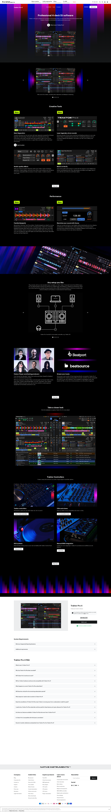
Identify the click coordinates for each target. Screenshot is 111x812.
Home (15, 5)
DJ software (19, 5)
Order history (31, 780)
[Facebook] (72, 785)
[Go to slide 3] (55, 97)
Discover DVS (18, 549)
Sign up (94, 778)
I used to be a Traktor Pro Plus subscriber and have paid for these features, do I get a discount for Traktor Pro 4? (43, 707)
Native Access (31, 786)
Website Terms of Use (13, 810)
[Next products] (87, 80)
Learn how (60, 550)
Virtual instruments (47, 780)
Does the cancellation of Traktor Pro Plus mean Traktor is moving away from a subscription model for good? (42, 701)
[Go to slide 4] (56, 97)
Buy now (55, 186)
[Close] (109, 809)
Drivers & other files (32, 798)
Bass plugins (45, 784)
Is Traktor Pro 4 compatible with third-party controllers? (29, 717)
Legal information (18, 793)
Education (16, 791)
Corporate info (17, 780)
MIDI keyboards (46, 782)
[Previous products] (23, 80)
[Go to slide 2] (54, 97)
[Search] (100, 2)
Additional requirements (22, 649)
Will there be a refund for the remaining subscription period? (30, 691)
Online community (32, 791)
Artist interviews (60, 781)
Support (15, 784)
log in (85, 613)
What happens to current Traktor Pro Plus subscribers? (29, 686)
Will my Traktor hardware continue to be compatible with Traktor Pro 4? (33, 680)
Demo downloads (32, 795)
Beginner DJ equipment (62, 788)
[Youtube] (76, 785)
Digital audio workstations (62, 793)
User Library (30, 793)
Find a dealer (31, 784)
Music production (61, 786)
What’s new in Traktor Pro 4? (23, 665)
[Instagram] (74, 785)
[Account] (105, 2)
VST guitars (45, 789)
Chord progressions (61, 799)
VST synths (45, 786)
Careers (15, 786)
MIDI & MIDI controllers (62, 790)
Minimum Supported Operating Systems (26, 644)
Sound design (60, 795)
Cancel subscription (32, 789)
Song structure (60, 797)
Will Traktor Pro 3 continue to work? (24, 675)
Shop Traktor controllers (21, 513)
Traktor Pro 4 (18, 7)
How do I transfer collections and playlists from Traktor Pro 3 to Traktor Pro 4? (35, 722)
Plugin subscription (47, 793)
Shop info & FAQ (31, 782)
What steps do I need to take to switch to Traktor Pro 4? (29, 696)
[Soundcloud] (78, 785)
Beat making (59, 784)
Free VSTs (45, 777)
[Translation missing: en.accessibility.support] (102, 2)
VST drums (45, 791)
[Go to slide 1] (52, 97)
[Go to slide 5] (58, 97)
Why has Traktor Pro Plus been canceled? (26, 670)
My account (30, 777)
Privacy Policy (21, 810)
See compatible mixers (63, 513)
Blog (15, 777)
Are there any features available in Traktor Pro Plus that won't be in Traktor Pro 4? (36, 712)
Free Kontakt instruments (62, 779)
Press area (16, 789)
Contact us (16, 782)
